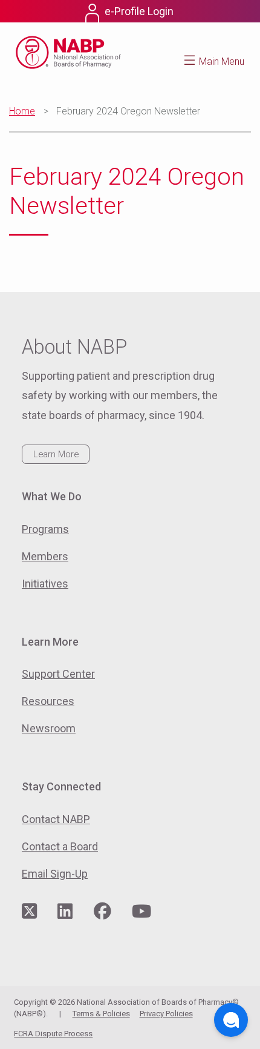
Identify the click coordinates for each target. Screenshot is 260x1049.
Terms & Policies (101, 1013)
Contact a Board (60, 846)
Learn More (56, 454)
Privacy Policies (166, 1013)
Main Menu (221, 61)
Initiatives (45, 583)
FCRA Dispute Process (53, 1033)
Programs (45, 529)
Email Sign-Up (55, 873)
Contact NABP (56, 819)
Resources (48, 701)
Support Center (58, 673)
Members (45, 556)
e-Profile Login (139, 11)
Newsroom (49, 728)
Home (22, 111)
